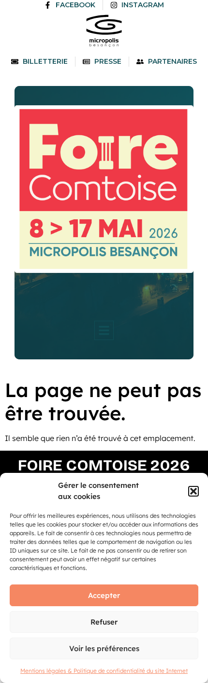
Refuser (104, 621)
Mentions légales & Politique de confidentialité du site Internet (104, 670)
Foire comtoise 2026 (104, 465)
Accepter (104, 595)
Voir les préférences (104, 648)
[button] (193, 491)
